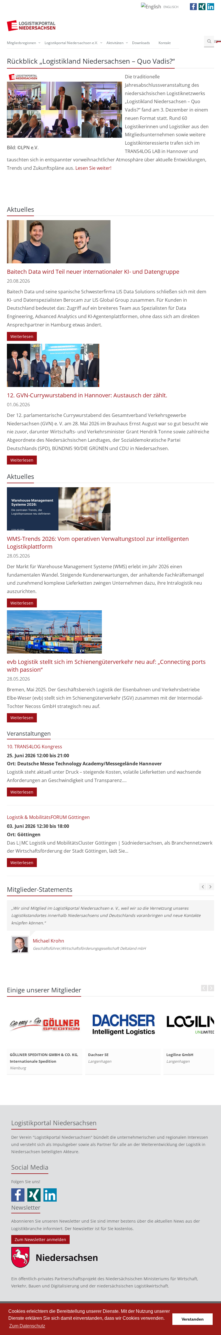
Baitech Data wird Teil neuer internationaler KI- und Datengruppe (93, 271)
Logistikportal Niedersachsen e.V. (71, 42)
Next (211, 988)
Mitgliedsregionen (21, 42)
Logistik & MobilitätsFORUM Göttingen (48, 817)
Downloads (141, 42)
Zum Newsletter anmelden (40, 1239)
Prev (204, 988)
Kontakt (165, 42)
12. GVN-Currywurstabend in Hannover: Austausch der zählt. (87, 395)
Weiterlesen (21, 336)
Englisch (170, 7)
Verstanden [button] (193, 1319)
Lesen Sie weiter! (92, 168)
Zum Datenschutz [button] (27, 1325)
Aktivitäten (114, 42)
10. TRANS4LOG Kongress (34, 746)
